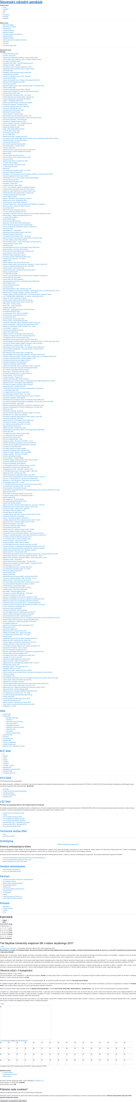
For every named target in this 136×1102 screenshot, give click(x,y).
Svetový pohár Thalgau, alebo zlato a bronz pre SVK (19, 685)
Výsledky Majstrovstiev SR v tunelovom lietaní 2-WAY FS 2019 (21, 520)
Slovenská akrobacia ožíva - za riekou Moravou (17, 373)
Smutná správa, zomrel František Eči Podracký (17, 151)
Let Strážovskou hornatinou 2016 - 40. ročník (16, 693)
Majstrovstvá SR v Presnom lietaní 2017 (15, 631)
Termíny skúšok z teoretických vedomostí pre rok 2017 (19, 642)
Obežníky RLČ (7, 767)
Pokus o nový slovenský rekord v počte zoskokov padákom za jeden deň (25, 275)
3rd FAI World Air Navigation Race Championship (17, 225)
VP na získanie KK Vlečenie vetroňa (13, 818)
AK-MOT (5, 756)
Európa (5, 910)
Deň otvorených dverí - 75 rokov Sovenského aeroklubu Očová (22, 241)
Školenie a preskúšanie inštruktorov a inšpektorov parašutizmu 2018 (23, 599)
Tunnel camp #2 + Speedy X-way (13, 114)
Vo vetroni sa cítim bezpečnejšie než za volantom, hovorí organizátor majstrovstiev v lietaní (30, 138)
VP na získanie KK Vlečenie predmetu (14, 820)
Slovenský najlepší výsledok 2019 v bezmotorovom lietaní (20, 460)
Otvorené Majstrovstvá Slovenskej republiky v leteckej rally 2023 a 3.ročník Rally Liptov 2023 (31, 290)
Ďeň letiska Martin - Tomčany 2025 (13, 146)
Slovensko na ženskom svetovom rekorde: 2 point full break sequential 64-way (27, 213)
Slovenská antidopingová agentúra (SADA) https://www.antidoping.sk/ (24, 857)
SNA (4, 11)
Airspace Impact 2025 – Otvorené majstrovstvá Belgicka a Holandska (24, 204)
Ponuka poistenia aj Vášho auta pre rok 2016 (16, 698)
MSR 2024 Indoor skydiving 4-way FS (14, 255)
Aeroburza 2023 (8, 287)
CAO (4, 834)
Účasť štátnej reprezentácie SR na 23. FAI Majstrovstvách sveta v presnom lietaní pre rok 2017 (31, 617)
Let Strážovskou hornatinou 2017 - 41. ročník (16, 634)
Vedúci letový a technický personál (13, 813)
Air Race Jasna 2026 (9, 55)
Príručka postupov (8, 793)
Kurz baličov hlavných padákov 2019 (14, 510)
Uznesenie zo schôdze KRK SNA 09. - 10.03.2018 (17, 593)
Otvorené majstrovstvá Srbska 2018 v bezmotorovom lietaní (21, 582)
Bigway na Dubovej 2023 (10, 272)
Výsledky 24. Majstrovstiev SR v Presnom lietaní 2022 (19, 335)
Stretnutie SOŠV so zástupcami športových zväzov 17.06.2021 (21, 396)
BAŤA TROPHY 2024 (9, 219)
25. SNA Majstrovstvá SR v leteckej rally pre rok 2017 (19, 612)
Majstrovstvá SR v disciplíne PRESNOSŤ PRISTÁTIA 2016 (20, 691)
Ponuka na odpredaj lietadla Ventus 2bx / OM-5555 (18, 266)
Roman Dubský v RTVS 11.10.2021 (13, 375)
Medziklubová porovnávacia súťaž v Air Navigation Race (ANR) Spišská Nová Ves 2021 (29, 381)
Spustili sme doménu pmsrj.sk (12, 503)
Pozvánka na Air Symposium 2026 (13, 110)
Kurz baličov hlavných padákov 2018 (14, 591)
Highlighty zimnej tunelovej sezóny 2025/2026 (17, 72)
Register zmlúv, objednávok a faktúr (14, 746)
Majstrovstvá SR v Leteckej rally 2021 (14, 386)
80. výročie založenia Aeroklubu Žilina (14, 144)
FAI (4, 13)
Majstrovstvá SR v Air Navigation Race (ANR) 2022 (18, 334)
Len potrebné (13, 1101)
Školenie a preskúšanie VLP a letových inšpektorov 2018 (20, 597)
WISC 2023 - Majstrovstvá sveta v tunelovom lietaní (18, 309)
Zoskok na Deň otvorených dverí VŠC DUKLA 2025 (18, 189)
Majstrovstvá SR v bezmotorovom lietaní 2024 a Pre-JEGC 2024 (22, 238)
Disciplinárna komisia (12, 725)
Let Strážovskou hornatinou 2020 (13, 435)
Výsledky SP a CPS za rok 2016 (12, 657)
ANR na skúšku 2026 (9, 87)
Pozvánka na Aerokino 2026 (11, 61)
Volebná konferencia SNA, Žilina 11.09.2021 (16, 379)
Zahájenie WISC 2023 (9, 307)
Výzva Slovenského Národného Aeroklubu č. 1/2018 (18, 584)
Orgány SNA (6, 716)
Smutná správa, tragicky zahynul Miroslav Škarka (18, 300)
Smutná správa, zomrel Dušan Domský (14, 488)
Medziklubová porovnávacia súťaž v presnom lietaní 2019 (20, 507)
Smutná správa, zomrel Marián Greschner (15, 320)
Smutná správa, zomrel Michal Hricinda (14, 315)
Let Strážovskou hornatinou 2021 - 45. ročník (16, 394)
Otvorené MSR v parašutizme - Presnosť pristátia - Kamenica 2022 (23, 349)
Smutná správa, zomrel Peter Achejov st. (15, 202)
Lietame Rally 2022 (9, 351)
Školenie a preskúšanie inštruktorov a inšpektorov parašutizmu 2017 (23, 651)
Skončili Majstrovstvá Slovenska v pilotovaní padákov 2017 (21, 619)
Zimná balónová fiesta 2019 (11, 527)
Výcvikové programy (9, 795)
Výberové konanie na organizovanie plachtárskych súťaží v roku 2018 (24, 604)
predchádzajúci (5, 1040)
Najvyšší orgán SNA (12, 718)
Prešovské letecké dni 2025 (11, 132)
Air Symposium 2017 (9, 676)
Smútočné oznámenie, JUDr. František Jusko (16, 450)
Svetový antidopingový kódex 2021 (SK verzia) (17, 859)
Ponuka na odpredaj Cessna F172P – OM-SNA (16, 76)
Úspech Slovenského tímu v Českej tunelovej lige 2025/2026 (21, 80)
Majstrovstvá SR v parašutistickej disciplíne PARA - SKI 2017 (21, 663)
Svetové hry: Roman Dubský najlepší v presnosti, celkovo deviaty (22, 343)
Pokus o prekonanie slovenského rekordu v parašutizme (20, 226)
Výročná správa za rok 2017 (11, 565)
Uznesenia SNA (7, 735)
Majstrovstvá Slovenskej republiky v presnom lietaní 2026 (20, 57)
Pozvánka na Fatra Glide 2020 (12, 446)
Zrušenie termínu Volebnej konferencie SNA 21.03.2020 (19, 444)
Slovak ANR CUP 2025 (10, 196)
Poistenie (6, 736)
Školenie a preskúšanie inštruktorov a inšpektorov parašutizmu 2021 (23, 405)
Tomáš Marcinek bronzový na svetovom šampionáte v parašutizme (23, 388)
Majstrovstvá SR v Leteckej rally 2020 (14, 428)
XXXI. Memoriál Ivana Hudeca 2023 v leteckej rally (18, 302)
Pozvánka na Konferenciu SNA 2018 (13, 595)
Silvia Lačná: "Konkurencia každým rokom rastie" (17, 493)
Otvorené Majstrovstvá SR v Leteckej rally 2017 (17, 616)
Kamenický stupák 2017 (10, 629)
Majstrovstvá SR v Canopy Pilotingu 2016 (15, 689)
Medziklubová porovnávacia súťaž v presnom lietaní (18, 69)
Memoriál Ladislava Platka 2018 (12, 570)
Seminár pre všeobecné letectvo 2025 (14, 121)
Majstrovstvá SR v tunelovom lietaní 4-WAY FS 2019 (18, 522)
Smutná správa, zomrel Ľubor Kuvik (13, 319)
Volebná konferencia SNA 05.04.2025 (14, 194)
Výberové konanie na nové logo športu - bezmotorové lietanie (21, 602)
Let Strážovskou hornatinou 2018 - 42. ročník (16, 569)
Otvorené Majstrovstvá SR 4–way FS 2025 (15, 176)
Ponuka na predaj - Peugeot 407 (13, 377)
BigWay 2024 (7, 260)
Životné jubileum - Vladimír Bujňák (13, 458)
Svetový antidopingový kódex (12, 456)
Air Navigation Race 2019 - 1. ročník (13, 482)
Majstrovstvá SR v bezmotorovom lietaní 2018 (17, 580)
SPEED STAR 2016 (8, 696)
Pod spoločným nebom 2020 (11, 437)
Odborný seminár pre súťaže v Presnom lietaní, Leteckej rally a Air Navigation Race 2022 (29, 356)
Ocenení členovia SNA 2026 (11, 93)
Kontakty (5, 18)
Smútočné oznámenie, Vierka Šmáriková (15, 610)
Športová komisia (11, 723)
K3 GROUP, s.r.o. (39, 1080)
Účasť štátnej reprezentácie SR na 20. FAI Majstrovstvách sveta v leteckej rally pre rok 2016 (30, 678)
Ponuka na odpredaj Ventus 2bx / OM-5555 (16, 106)
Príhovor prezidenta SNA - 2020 (12, 439)
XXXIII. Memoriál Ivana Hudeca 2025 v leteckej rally (18, 193)
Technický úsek (10, 729)
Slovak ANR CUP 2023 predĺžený (13, 279)
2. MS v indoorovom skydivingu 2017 (14, 606)
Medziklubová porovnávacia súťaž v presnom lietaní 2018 (20, 576)
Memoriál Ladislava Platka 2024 (12, 234)
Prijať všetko (22, 1101)
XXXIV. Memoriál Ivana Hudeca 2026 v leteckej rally (18, 97)
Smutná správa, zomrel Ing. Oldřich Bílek (15, 589)
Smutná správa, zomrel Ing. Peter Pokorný (15, 249)
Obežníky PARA (7, 771)
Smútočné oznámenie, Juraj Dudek (13, 403)
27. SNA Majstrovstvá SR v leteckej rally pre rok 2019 (19, 465)
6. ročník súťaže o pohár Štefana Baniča (15, 240)
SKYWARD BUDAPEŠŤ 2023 (11, 311)
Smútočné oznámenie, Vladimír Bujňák (14, 364)
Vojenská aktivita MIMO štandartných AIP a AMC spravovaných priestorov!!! (25, 683)
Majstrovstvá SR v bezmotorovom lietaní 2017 (17, 640)
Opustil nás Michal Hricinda (11, 127)
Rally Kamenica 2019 (9, 491)
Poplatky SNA (7, 740)
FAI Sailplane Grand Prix (10, 623)
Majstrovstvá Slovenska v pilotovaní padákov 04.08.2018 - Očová (22, 555)
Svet (4, 912)
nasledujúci (24, 1040)
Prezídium (9, 719)
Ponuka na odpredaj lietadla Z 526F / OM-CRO (17, 587)
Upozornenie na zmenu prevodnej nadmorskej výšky (18, 704)
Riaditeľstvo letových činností (15, 727)
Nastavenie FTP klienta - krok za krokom (15, 648)
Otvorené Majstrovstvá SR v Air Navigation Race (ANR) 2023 (21, 281)
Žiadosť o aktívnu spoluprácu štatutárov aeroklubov (18, 614)
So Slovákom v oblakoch (10, 328)
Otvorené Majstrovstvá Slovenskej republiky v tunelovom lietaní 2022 (24, 354)
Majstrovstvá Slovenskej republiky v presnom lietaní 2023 (20, 292)
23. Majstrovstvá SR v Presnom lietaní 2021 (16, 392)
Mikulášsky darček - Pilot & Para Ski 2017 (15, 666)
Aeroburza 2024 (8, 228)
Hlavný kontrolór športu (13, 733)
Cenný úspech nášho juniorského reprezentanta (17, 679)
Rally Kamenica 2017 (9, 627)
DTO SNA (5, 777)
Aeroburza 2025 (8, 159)
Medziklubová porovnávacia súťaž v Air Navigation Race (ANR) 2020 (23, 429)
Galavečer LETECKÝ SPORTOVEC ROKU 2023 (17, 257)
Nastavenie (4, 1101)
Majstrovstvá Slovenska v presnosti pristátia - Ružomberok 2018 (22, 563)
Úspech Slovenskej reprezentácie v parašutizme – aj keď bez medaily (24, 548)
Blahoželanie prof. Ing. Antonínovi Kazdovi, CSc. (17, 116)
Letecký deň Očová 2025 (10, 179)
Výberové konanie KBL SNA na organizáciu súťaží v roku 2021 (21, 413)
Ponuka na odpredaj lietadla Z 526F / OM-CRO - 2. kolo (19, 578)
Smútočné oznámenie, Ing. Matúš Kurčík (15, 461)
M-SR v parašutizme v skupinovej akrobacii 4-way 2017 (19, 621)
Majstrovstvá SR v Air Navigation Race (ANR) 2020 (18, 420)
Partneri (5, 876)
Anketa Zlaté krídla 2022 (10, 332)
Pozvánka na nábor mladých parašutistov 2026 (17, 67)
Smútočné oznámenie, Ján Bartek (13, 411)
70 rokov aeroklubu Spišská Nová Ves (14, 211)
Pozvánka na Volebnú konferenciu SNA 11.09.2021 (18, 384)
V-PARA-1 (6, 761)
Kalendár (5, 16)
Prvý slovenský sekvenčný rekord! (13, 155)
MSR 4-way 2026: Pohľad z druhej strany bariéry (17, 102)
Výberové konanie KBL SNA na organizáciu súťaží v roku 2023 (21, 322)
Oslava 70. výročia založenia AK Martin (15, 298)
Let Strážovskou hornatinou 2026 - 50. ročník (17, 95)
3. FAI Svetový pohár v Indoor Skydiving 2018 (16, 538)
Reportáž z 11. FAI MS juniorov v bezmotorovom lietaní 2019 (21, 480)
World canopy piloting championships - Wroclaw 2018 (19, 561)
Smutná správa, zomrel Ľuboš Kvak (13, 268)
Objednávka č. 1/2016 (9, 706)
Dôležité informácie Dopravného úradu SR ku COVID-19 (19, 443)
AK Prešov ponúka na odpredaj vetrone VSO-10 (17, 537)
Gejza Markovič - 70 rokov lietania (13, 499)
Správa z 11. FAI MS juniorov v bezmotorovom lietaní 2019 (20, 478)
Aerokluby (6, 15)
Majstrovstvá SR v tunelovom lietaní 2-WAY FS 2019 (18, 529)
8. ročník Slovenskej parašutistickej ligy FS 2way (17, 695)
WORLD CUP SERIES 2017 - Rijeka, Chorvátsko (17, 632)
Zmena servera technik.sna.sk (12, 700)
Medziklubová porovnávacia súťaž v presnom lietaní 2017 (20, 638)
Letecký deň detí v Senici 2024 (12, 243)
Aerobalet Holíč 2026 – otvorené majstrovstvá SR (18, 63)
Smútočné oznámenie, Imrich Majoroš (14, 463)
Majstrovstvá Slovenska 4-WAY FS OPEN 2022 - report (19, 326)
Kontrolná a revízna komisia (14, 721)
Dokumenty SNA (8, 738)
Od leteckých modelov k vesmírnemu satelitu (16, 422)
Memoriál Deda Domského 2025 (13, 181)
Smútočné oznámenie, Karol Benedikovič (15, 362)
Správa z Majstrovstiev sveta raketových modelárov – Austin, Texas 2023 (25, 264)
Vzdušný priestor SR (9, 773)
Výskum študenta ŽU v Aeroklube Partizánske (17, 99)
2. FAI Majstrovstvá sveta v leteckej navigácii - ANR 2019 (20, 471)
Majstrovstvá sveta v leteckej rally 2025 (15, 136)
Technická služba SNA (13, 831)
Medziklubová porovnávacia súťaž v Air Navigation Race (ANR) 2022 (23, 347)
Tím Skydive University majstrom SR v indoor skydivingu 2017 (21, 646)
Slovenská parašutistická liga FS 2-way (15, 501)
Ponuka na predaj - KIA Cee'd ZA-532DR (15, 454)
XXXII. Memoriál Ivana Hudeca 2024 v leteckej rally (18, 251)
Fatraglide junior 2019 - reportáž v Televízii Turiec (18, 469)
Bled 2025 (6, 168)
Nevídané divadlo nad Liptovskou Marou (15, 140)
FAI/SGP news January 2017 (11, 664)
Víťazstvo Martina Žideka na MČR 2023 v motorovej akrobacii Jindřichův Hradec (27, 294)
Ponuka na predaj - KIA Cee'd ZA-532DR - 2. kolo (18, 441)
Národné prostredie (9, 836)
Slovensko (6, 906)
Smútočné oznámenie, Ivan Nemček (13, 516)
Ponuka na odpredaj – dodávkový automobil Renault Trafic (20, 324)
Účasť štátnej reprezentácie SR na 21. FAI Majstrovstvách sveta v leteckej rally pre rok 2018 (30, 554)
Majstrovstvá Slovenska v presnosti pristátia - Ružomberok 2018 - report (25, 557)
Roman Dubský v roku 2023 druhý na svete (16, 262)
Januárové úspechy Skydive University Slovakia (17, 531)
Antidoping (6, 841)
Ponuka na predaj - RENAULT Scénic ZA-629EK (17, 452)
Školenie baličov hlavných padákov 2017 (15, 653)
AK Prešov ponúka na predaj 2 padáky (14, 448)
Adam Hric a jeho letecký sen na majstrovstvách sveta (19, 191)
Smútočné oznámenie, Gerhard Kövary (14, 525)
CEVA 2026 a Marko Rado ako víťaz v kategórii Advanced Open (22, 59)
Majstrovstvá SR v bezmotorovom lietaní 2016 (17, 702)
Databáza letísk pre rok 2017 (11, 668)
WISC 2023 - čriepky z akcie (11, 304)
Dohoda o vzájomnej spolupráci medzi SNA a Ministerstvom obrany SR (24, 535)
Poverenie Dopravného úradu (12, 826)
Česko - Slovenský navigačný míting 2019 (15, 518)
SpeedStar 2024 (8, 245)
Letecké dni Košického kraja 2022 (13, 330)
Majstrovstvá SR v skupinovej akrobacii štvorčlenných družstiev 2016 (24, 687)
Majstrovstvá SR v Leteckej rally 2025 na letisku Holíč (19, 149)
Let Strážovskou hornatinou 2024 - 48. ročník (17, 236)
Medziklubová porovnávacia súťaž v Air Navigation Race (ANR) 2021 (23, 399)
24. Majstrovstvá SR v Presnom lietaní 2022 (16, 337)
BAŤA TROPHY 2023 (9, 283)
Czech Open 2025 (8, 208)
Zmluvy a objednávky (9, 742)
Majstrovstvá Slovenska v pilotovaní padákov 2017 (18, 625)
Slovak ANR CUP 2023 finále (11, 277)
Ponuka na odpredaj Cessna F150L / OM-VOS (16, 89)
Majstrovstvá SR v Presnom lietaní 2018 (15, 552)
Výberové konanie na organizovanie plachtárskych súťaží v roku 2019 (24, 546)
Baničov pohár (7, 636)
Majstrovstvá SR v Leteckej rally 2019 (14, 473)
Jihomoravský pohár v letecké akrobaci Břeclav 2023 (19, 270)
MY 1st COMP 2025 (9, 134)
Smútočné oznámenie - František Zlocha (15, 104)
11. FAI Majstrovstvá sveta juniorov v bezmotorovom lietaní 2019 (22, 484)
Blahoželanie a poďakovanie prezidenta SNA (16, 467)
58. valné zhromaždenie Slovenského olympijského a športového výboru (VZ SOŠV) (28, 401)
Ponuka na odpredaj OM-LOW (12, 108)
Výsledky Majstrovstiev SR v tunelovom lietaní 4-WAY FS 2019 (21, 514)
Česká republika (8, 908)
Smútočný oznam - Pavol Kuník (12, 559)
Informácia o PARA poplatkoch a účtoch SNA (16, 659)
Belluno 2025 (7, 153)
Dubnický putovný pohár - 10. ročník (14, 258)
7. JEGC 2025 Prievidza (10, 166)
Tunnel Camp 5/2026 (9, 84)
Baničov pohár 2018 (9, 574)
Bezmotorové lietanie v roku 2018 (13, 523)
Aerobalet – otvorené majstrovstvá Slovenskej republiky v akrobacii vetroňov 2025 (28, 174)
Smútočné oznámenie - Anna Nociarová (15, 119)
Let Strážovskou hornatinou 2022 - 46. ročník (16, 345)
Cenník (5, 815)
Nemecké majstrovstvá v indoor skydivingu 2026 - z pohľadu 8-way (23, 85)
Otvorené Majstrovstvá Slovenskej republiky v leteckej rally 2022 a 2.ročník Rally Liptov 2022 (31, 341)
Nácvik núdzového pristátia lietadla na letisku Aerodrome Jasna (22, 117)
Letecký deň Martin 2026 (10, 54)
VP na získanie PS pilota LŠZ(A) (12, 817)
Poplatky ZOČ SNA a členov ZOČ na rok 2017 (16, 644)
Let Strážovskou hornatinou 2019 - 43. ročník (16, 486)
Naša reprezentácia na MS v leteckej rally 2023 (17, 288)
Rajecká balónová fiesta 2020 (12, 426)
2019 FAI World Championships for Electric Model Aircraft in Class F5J (24, 476)
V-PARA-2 (6, 763)
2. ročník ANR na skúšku (10, 273)
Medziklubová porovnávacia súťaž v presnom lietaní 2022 (20, 339)
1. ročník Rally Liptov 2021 (11, 390)
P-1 (4, 754)
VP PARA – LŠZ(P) (8, 765)
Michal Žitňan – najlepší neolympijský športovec (17, 215)
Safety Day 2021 (8, 409)
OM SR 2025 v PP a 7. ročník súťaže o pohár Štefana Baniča (21, 178)
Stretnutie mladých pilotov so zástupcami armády (18, 495)
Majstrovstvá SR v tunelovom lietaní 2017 (15, 661)
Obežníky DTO (7, 796)
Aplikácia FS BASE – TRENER (11, 65)
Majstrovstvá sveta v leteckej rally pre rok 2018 (17, 670)
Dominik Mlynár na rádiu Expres (12, 512)
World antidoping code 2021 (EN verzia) (15, 861)
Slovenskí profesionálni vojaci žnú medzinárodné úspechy (20, 367)
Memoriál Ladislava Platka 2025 (12, 172)
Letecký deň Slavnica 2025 (11, 142)
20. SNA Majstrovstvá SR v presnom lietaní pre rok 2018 (20, 544)
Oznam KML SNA (8, 431)
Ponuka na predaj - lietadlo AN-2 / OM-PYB (16, 508)
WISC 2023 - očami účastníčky (12, 305)
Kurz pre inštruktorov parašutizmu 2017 (15, 649)
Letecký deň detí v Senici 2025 (12, 185)
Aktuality (5, 9)
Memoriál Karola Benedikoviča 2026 (14, 82)
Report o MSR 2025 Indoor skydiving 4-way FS (17, 198)
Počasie (4, 903)
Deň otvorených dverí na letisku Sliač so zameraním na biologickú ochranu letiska (27, 672)
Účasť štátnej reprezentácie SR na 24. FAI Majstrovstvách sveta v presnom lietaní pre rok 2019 (31, 490)
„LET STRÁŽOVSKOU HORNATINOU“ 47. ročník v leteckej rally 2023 (23, 296)
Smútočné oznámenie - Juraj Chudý (13, 125)
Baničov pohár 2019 (9, 497)
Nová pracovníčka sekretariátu (12, 608)
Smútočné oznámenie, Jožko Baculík (14, 398)
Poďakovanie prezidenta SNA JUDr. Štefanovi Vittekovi (19, 550)
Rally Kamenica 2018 (9, 572)
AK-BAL (5, 760)
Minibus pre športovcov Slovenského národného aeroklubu (20, 601)
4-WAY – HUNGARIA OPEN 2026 (13, 101)
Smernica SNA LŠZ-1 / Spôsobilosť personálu (16, 822)
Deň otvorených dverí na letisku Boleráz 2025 (17, 157)
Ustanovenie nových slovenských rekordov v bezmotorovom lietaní (23, 533)
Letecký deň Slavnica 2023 (11, 285)
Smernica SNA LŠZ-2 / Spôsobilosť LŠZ (15, 824)
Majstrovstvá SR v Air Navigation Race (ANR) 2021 (18, 382)
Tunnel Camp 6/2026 (9, 78)
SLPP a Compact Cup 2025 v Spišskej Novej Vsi (17, 123)
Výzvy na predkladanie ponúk (12, 871)
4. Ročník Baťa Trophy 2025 (11, 131)
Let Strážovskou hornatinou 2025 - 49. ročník (17, 170)
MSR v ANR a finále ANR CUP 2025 (13, 129)
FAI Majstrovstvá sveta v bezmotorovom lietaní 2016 (19, 655)
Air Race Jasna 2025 (9, 147)
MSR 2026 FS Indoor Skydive (12, 112)
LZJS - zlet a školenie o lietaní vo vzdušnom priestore (19, 187)
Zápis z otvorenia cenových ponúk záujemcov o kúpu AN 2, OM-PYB (23, 505)
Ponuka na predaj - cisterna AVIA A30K (14, 540)
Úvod (4, 7)
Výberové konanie (8, 674)
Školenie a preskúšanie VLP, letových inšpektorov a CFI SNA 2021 (22, 407)
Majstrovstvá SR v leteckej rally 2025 (14, 164)
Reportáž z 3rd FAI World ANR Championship (16, 223)
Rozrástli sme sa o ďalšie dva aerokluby (15, 414)
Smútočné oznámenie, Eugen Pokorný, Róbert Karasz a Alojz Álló (22, 416)
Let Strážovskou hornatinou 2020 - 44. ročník (16, 424)
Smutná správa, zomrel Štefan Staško (14, 585)
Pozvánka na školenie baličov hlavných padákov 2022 (19, 358)
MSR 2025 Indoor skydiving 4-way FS (14, 210)
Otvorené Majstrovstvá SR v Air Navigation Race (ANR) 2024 (21, 247)
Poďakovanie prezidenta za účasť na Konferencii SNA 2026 (20, 91)
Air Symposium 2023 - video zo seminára (15, 313)
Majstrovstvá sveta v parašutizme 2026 (15, 200)
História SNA (7, 714)
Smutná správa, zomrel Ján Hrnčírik (13, 253)
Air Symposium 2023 (9, 317)
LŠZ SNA (5, 801)
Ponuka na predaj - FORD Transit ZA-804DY (16, 542)
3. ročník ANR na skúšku (10, 217)
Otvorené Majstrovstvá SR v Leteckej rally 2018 (17, 567)
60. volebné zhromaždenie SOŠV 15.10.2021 (16, 369)
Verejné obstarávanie (9, 744)
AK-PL (5, 758)
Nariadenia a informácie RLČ (11, 769)
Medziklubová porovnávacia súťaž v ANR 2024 (17, 232)
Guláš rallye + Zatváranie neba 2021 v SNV (16, 371)
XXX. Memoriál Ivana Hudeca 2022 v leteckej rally (18, 352)
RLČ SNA (5, 751)
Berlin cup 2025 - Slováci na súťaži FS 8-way (16, 206)
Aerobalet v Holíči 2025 (10, 183)
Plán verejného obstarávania (11, 869)
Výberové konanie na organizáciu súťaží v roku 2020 (19, 475)
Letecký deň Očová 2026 (10, 74)
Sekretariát (9, 731)
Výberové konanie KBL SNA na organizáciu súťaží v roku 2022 (21, 366)
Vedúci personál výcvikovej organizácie (15, 791)
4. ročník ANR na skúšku (10, 163)
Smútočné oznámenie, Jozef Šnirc (13, 418)
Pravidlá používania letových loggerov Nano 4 (17, 360)
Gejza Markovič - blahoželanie (12, 230)
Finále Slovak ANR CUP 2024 (12, 221)
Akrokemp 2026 (8, 70)
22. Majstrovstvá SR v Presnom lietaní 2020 (16, 433)
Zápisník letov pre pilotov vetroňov (13, 681)
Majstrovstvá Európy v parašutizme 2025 (15, 161)
